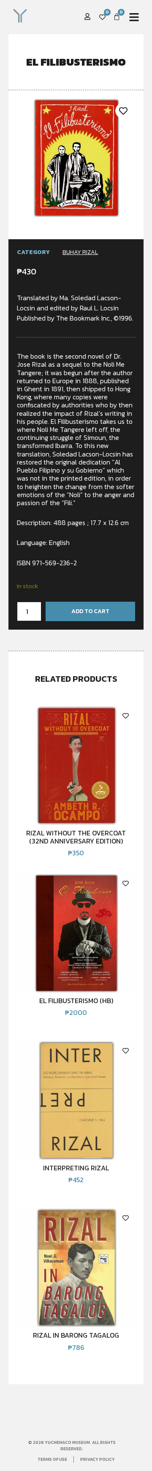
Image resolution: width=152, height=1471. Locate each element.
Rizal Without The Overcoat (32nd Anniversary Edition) (76, 837)
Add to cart (90, 611)
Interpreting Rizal (76, 1168)
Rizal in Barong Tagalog (76, 1335)
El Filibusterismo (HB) (76, 1000)
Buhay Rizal (80, 252)
